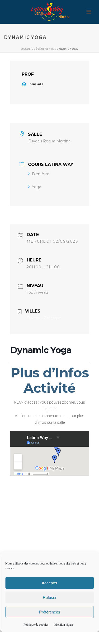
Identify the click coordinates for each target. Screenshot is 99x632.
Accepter (49, 583)
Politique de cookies (36, 624)
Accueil (27, 49)
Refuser (49, 597)
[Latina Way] (50, 12)
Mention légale (63, 624)
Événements (45, 49)
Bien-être (40, 173)
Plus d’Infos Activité (50, 380)
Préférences (49, 612)
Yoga (36, 186)
